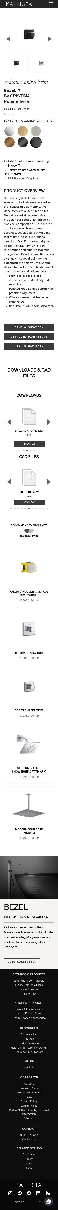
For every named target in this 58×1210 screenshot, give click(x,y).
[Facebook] (29, 1193)
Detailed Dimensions (29, 336)
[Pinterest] (20, 1193)
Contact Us (29, 1139)
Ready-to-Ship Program (29, 1052)
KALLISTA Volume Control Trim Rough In (29, 594)
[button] (48, 1201)
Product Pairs (29, 536)
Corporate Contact (29, 1088)
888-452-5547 (29, 1135)
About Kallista (29, 1034)
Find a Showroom (29, 327)
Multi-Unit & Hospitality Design (29, 1048)
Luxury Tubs (29, 994)
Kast (29, 1168)
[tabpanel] (29, 694)
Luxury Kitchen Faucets (29, 1009)
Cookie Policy (29, 1106)
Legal (29, 1097)
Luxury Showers (28, 989)
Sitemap (29, 1118)
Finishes (29, 1039)
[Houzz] (48, 1193)
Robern (29, 1159)
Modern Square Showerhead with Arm (29, 770)
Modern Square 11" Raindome (29, 831)
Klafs (29, 1163)
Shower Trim (16, 165)
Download (29, 444)
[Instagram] (10, 1193)
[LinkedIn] (38, 1193)
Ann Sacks (29, 1154)
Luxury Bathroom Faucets (29, 981)
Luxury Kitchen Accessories (29, 1018)
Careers (29, 1084)
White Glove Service (29, 1093)
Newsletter (29, 1067)
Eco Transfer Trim (29, 710)
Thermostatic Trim (29, 653)
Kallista (9, 161)
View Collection (21, 961)
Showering (41, 161)
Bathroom (24, 161)
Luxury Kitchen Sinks (29, 1013)
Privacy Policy (29, 1101)
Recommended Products (29, 525)
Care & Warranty (29, 346)
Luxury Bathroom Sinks (29, 985)
